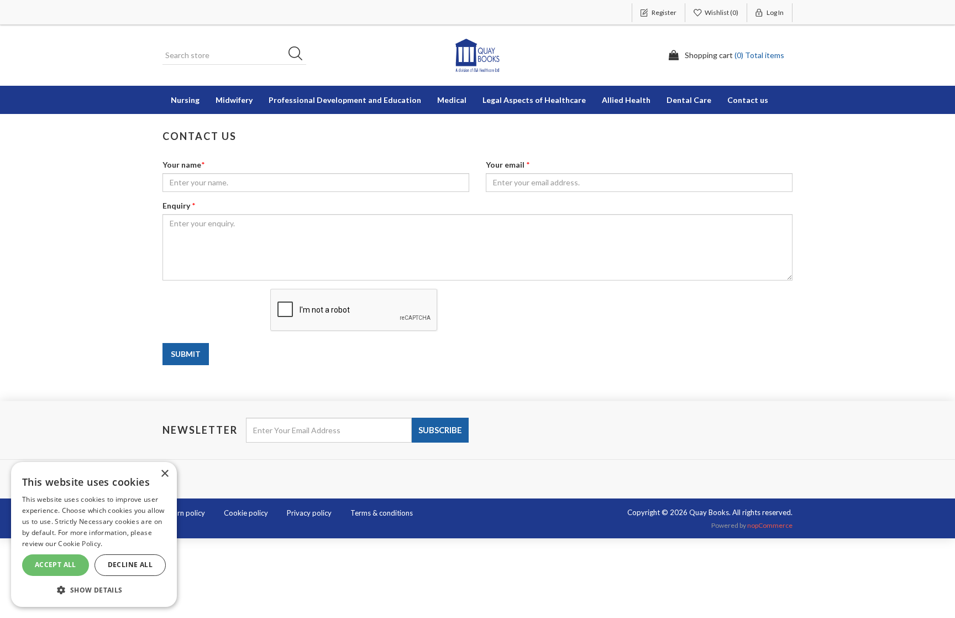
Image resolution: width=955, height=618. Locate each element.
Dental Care (689, 100)
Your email (505, 164)
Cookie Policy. (80, 543)
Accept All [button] (55, 564)
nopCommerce (770, 525)
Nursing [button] (185, 100)
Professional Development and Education (345, 100)
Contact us (747, 100)
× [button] (164, 474)
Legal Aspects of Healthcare (534, 100)
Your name (181, 164)
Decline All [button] (130, 564)
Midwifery (234, 100)
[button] (94, 589)
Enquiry (176, 205)
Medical (451, 100)
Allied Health (626, 100)
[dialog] (94, 534)
